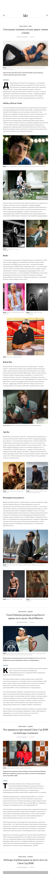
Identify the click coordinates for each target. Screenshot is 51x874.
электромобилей (42, 216)
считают (30, 449)
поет (44, 445)
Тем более (11, 453)
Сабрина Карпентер (13, 447)
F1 (12, 89)
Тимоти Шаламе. (11, 110)
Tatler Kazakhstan (23, 622)
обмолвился (37, 93)
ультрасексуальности (29, 98)
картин (32, 118)
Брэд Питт (32, 83)
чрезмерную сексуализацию (27, 271)
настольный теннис (8, 213)
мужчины (6, 523)
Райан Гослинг (17, 264)
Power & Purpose (23, 26)
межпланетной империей (15, 211)
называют (21, 381)
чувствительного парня (26, 125)
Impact (30, 26)
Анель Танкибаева (23, 36)
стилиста (35, 213)
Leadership (30, 611)
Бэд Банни (28, 515)
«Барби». (15, 262)
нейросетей (12, 383)
